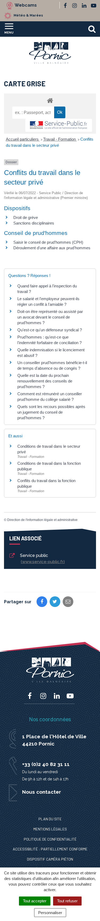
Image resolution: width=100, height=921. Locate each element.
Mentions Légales (50, 829)
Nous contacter (41, 792)
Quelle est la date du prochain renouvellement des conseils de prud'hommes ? (44, 381)
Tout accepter (34, 901)
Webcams (26, 5)
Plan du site (50, 819)
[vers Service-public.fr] (58, 125)
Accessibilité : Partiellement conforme (50, 849)
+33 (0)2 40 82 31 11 (46, 764)
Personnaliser (50, 912)
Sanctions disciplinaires (33, 223)
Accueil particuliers (23, 139)
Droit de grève (25, 217)
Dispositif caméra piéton (50, 859)
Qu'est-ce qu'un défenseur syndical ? (49, 330)
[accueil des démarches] (50, 100)
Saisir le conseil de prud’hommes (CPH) (48, 242)
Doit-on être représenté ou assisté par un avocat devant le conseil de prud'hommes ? (50, 317)
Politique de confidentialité (50, 839)
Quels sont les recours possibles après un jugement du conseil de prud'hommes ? (51, 412)
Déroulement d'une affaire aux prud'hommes (51, 248)
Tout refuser (67, 901)
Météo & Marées (28, 15)
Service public (41, 558)
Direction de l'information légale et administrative (42, 520)
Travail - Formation (60, 139)
